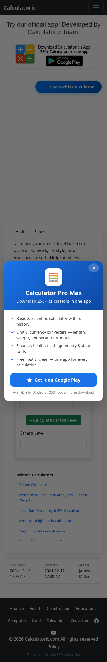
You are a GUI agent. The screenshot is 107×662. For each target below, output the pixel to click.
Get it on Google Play (56, 380)
